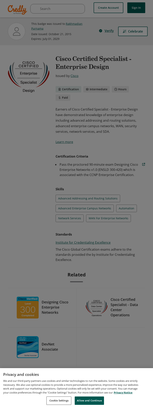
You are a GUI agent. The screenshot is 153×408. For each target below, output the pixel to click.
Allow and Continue (89, 400)
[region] (76, 388)
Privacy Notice (123, 392)
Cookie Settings (59, 400)
